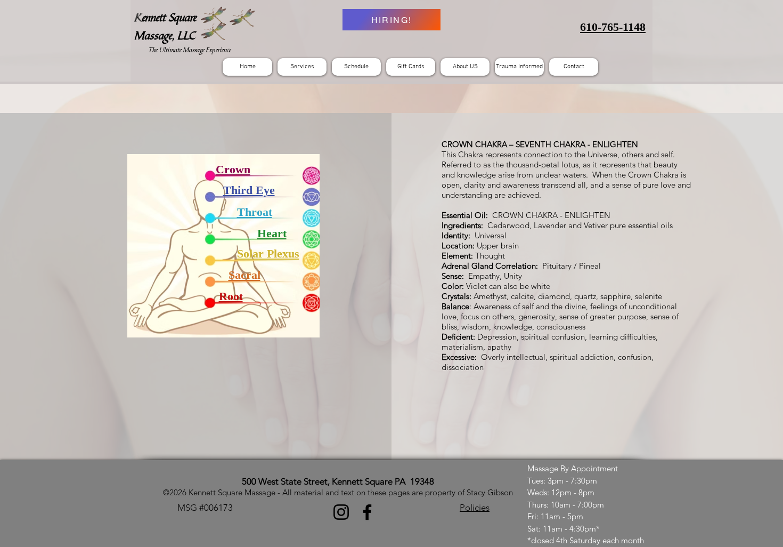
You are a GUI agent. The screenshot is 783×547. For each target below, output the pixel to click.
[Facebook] (367, 512)
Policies (475, 507)
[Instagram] (341, 512)
